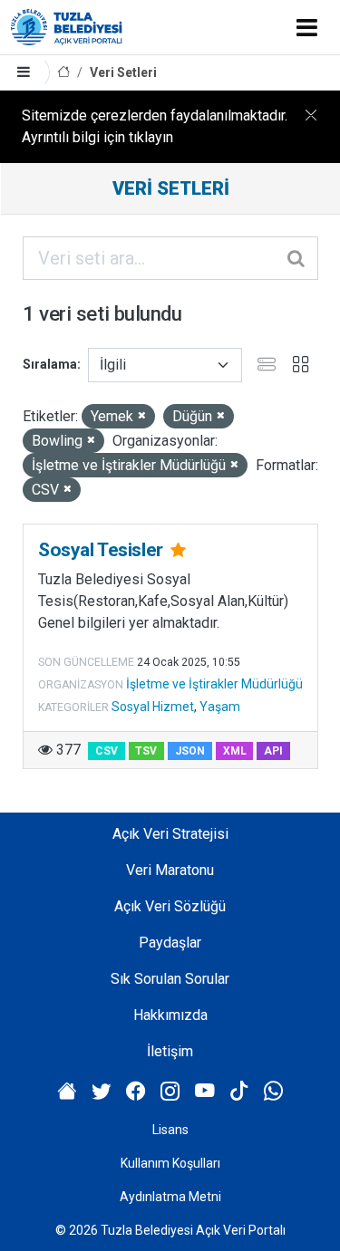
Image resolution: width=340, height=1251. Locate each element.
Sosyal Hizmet (153, 706)
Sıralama (50, 364)
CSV (106, 751)
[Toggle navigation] (307, 27)
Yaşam (219, 706)
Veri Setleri (123, 72)
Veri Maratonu (170, 870)
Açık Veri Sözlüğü (170, 906)
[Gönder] (297, 258)
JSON (190, 751)
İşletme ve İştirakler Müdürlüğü (214, 684)
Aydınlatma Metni (170, 1196)
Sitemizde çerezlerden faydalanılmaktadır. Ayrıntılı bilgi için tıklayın (154, 126)
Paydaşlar (170, 942)
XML (235, 751)
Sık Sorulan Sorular (170, 978)
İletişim (170, 1051)
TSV (146, 751)
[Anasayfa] (63, 73)
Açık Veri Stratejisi (170, 833)
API (273, 751)
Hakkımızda (170, 1015)
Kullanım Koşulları (170, 1163)
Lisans (170, 1129)
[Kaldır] (142, 416)
